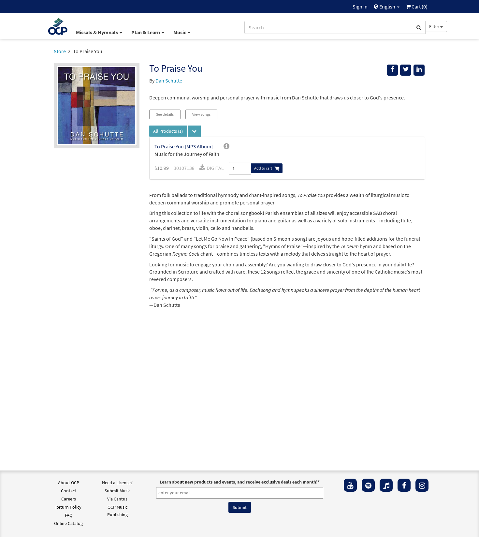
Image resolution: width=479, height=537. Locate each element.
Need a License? (117, 482)
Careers (68, 499)
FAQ (68, 515)
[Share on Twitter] (405, 70)
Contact (68, 491)
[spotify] (368, 485)
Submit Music (117, 491)
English (387, 6)
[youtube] (350, 485)
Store (60, 51)
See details (165, 114)
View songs (201, 114)
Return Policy (68, 507)
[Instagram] (421, 485)
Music (180, 32)
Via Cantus (117, 499)
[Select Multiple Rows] (194, 131)
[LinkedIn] (419, 70)
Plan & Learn (146, 32)
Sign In (360, 6)
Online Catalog (68, 523)
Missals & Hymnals (97, 32)
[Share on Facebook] (392, 70)
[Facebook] (404, 485)
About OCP (68, 482)
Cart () (419, 6)
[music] (386, 485)
